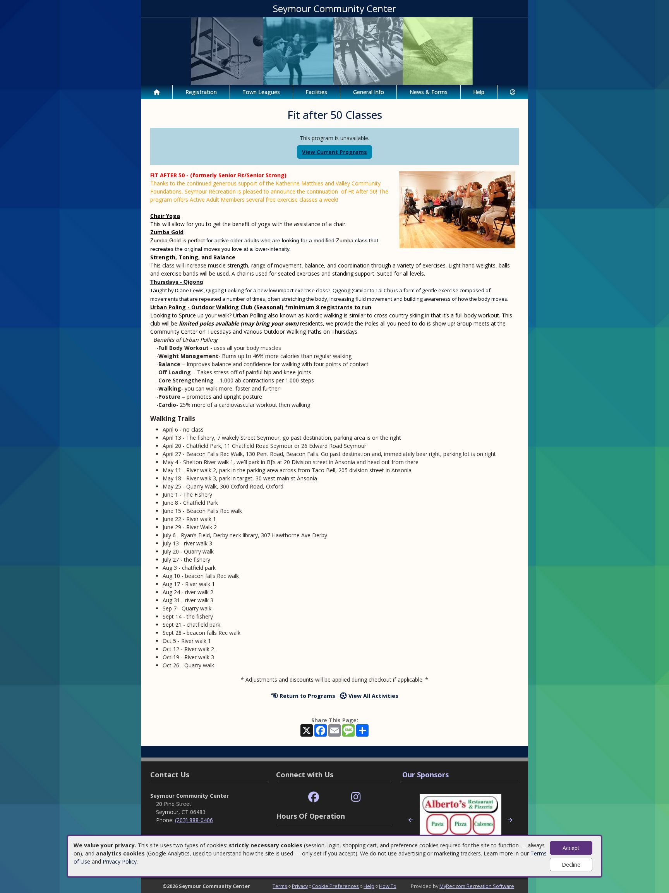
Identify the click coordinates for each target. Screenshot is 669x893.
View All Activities (372, 695)
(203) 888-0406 (194, 820)
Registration (201, 92)
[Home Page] (156, 92)
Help (478, 92)
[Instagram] (356, 797)
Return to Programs (306, 695)
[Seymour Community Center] (334, 50)
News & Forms (429, 92)
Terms (280, 886)
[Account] (512, 92)
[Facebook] (313, 797)
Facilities (316, 92)
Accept (571, 848)
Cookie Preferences (335, 886)
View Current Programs (334, 152)
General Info (368, 92)
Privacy (300, 886)
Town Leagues (261, 92)
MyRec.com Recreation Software (476, 886)
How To (387, 886)
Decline (571, 864)
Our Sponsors (425, 774)
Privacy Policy (120, 861)
